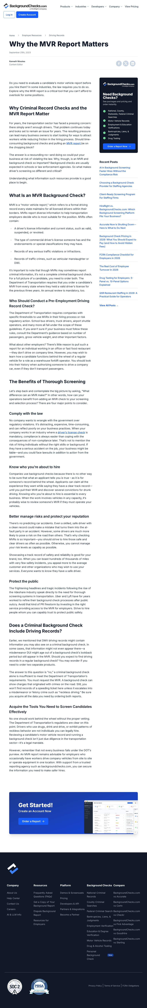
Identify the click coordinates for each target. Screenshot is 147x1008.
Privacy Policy (95, 985)
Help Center (13, 898)
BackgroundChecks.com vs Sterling (126, 940)
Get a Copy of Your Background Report (44, 904)
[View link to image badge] (15, 987)
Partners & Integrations (72, 909)
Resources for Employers (41, 922)
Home (12, 35)
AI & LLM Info (14, 914)
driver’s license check (71, 432)
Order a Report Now (117, 146)
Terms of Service (112, 985)
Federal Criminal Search (100, 911)
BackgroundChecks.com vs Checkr (126, 913)
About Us (12, 892)
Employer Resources (32, 35)
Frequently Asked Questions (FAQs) (43, 894)
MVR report (73, 143)
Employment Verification (100, 925)
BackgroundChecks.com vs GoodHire (126, 931)
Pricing (64, 898)
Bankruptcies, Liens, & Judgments (99, 918)
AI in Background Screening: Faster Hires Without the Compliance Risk (115, 171)
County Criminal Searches (95, 904)
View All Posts (108, 305)
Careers (11, 909)
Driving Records (56, 35)
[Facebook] (119, 63)
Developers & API (69, 903)
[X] (126, 63)
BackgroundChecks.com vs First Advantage (126, 922)
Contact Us (13, 903)
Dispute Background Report (45, 913)
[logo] (25, 6)
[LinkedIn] (133, 63)
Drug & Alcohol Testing (99, 945)
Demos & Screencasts (72, 892)
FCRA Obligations (130, 985)
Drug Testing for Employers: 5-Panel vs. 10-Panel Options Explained (116, 281)
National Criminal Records (96, 894)
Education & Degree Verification (97, 933)
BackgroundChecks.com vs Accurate (126, 894)
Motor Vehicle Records (99, 940)
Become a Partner (69, 914)
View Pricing (131, 6)
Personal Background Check (99, 955)
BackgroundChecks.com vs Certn (126, 904)
